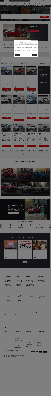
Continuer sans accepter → (34, 40)
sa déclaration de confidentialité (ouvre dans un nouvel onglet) (27, 43)
